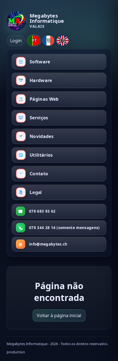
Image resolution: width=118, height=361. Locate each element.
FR (48, 41)
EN (63, 41)
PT (34, 41)
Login (16, 41)
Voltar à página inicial (59, 315)
